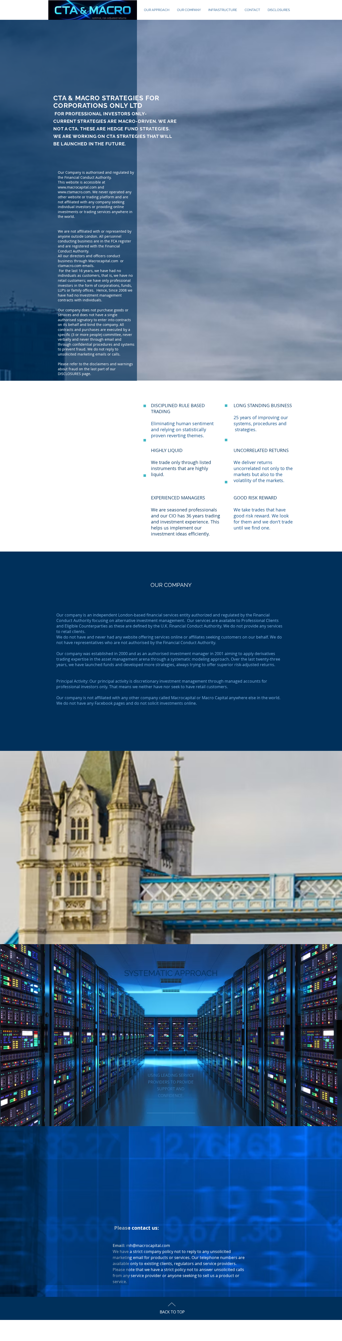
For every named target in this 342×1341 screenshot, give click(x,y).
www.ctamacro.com (74, 192)
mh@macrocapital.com (148, 1245)
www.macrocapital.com (77, 187)
